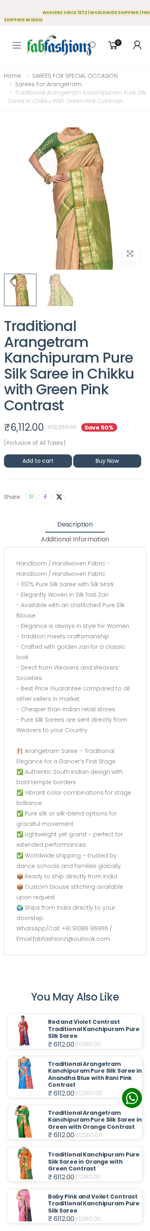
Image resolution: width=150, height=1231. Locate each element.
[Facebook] (45, 497)
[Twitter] (59, 497)
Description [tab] (75, 524)
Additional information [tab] (75, 539)
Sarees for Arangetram (48, 84)
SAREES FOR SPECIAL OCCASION (75, 76)
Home (12, 76)
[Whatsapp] (31, 497)
